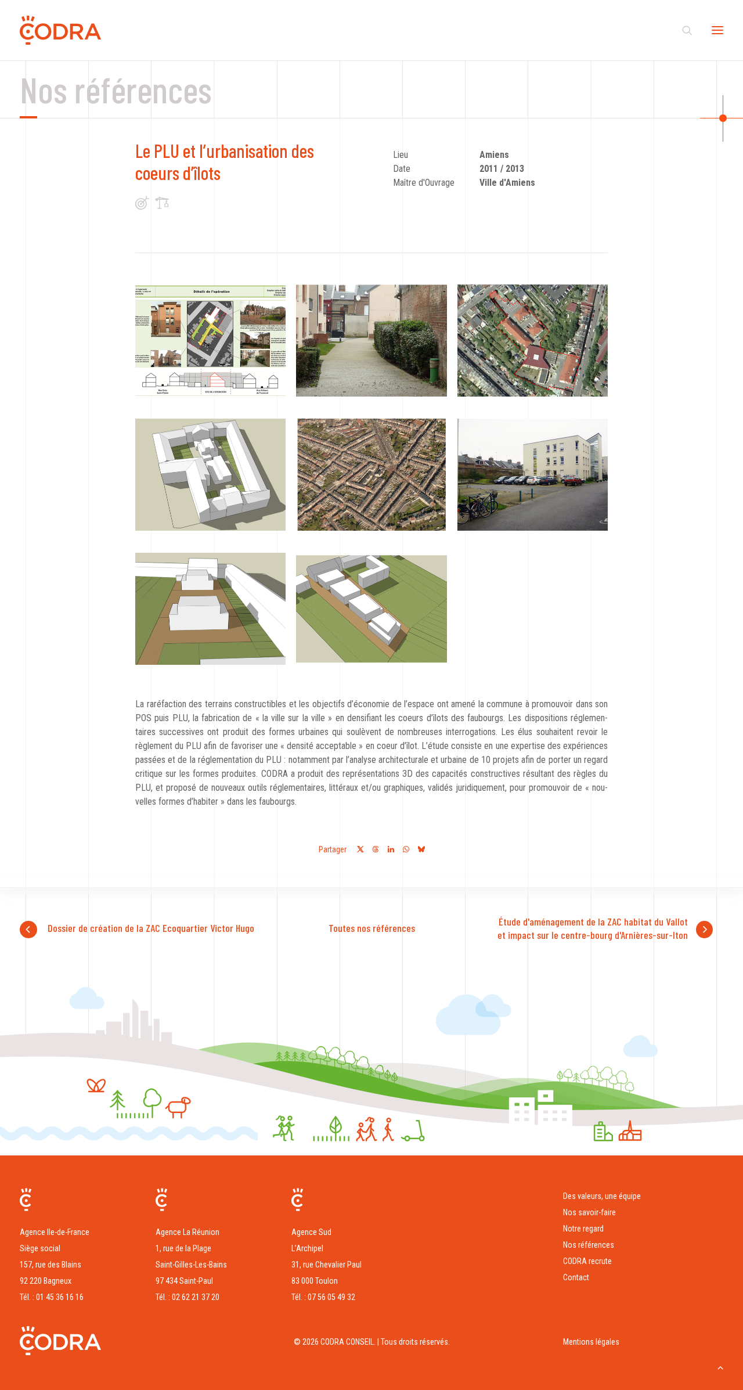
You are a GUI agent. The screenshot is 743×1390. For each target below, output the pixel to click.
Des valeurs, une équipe (602, 1196)
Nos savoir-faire (589, 1212)
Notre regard (583, 1228)
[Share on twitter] (360, 849)
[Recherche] (682, 30)
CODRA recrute (587, 1261)
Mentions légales (591, 1341)
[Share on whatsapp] (406, 849)
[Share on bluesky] (421, 849)
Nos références (588, 1244)
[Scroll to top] (720, 1366)
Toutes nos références (372, 927)
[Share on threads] (376, 849)
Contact (576, 1277)
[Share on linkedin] (391, 849)
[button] (210, 341)
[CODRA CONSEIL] (60, 30)
